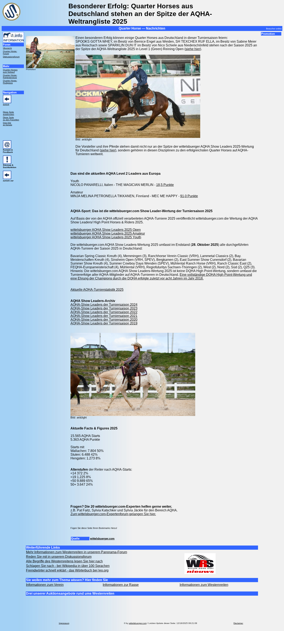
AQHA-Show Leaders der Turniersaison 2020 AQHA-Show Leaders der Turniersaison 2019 (103, 321)
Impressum (64, 623)
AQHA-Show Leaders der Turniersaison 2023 (103, 308)
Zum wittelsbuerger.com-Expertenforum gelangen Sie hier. (113, 514)
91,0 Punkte (189, 196)
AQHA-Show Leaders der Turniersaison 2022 (103, 312)
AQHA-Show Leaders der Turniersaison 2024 (103, 304)
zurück (6, 104)
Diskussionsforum (11, 57)
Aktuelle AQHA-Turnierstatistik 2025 (96, 289)
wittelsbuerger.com (102, 538)
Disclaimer (238, 623)
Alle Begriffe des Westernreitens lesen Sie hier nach (64, 561)
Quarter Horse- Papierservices (10, 76)
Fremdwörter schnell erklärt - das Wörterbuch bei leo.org (67, 570)
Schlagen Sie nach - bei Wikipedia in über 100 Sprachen (68, 566)
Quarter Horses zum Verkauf (10, 71)
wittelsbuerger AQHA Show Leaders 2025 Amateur (107, 233)
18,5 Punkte (165, 185)
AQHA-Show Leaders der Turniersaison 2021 (103, 316)
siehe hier (192, 49)
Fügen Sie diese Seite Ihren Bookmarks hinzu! (93, 528)
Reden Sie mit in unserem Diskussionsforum (58, 556)
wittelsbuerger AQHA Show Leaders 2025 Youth (105, 237)
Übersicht (7, 48)
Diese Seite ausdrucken (8, 113)
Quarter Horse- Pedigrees (10, 81)
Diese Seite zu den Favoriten (11, 118)
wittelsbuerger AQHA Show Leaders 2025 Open (105, 229)
